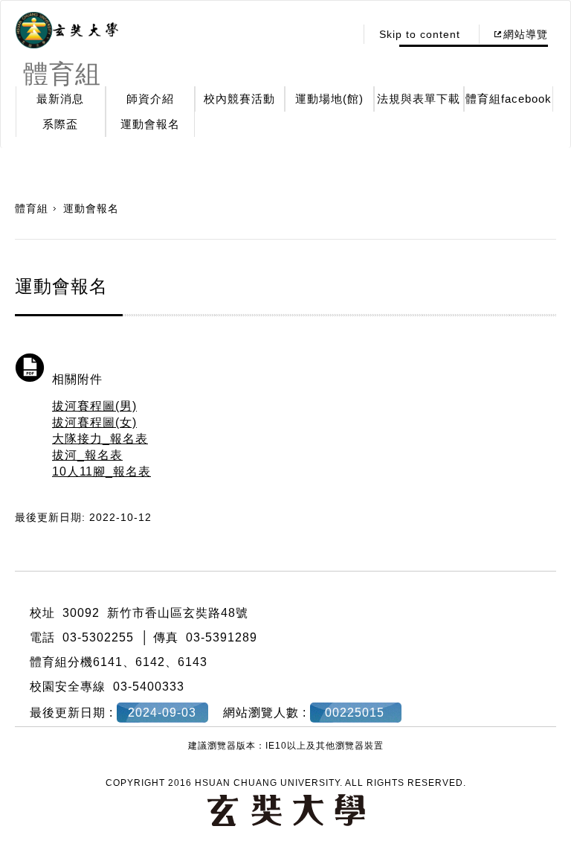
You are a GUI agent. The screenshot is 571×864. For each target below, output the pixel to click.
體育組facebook (508, 98)
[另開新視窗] (67, 30)
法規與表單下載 (418, 98)
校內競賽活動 (239, 98)
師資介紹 (150, 98)
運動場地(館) (329, 98)
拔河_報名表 (87, 455)
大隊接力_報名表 (100, 438)
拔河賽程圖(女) (94, 422)
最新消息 (60, 98)
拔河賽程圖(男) (94, 406)
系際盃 (60, 124)
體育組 (31, 208)
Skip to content (419, 34)
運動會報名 (150, 124)
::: (339, 34)
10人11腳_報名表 (101, 471)
